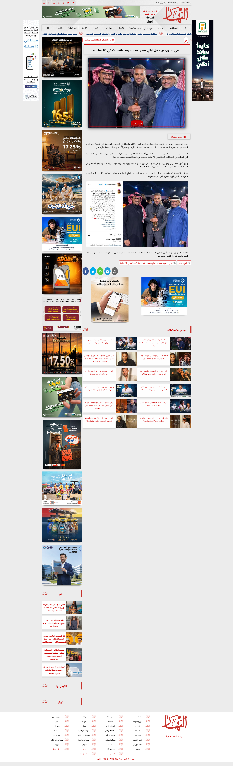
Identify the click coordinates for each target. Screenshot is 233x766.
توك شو (56, 735)
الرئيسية (137, 716)
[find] (54, 3)
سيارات (56, 744)
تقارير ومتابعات (135, 28)
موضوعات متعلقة (176, 329)
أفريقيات (83, 744)
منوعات (56, 725)
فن (96, 28)
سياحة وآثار (110, 748)
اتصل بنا (83, 753)
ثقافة (84, 28)
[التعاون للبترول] (62, 273)
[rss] (58, 3)
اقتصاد (121, 28)
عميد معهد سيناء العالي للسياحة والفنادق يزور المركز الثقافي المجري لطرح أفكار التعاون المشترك (96, 33)
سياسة (56, 730)
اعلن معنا (56, 748)
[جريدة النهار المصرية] (91, 12)
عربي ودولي (148, 28)
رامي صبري (183, 263)
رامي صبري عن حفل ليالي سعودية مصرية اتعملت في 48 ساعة (147, 263)
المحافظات (72, 28)
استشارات (137, 735)
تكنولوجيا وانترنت (83, 730)
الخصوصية (110, 753)
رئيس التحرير (137, 739)
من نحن (83, 748)
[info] (49, 3)
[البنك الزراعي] (164, 296)
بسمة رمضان (176, 136)
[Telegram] (107, 271)
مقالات (60, 28)
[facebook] (73, 3)
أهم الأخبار (173, 28)
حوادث (109, 28)
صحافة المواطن (110, 730)
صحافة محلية (110, 739)
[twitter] (68, 3)
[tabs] (44, 3)
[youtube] (63, 3)
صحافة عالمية (83, 739)
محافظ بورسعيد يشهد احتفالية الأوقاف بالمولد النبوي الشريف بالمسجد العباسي (183, 33)
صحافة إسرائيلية (56, 739)
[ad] (62, 57)
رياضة (160, 28)
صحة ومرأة (110, 735)
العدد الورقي (137, 744)
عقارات (137, 748)
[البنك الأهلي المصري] (31, 60)
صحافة (137, 730)
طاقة (110, 744)
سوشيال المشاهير (83, 735)
